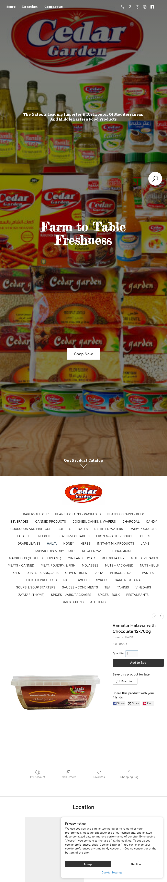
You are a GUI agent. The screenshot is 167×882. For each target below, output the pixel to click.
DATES (83, 529)
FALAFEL (23, 536)
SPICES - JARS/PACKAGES (71, 595)
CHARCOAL (131, 521)
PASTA (98, 573)
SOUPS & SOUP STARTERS (35, 587)
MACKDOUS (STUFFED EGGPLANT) (35, 558)
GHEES (145, 536)
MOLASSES (90, 565)
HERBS (85, 543)
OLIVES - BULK (76, 573)
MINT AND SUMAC (81, 558)
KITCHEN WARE (93, 551)
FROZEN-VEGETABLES (73, 536)
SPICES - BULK (109, 595)
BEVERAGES (19, 521)
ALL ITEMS (98, 602)
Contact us (53, 7)
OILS (16, 573)
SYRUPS (102, 580)
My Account (37, 777)
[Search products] (155, 178)
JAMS (145, 543)
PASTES (148, 573)
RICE (66, 580)
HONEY (68, 543)
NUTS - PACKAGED (119, 565)
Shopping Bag (129, 777)
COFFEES (64, 529)
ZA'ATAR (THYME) (31, 595)
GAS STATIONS (73, 602)
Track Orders (68, 777)
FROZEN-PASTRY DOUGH (115, 536)
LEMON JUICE (122, 551)
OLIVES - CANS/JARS (42, 573)
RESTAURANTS (137, 595)
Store (11, 7)
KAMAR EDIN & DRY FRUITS (55, 551)
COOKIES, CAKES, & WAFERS (94, 521)
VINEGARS (143, 587)
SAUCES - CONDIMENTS (80, 587)
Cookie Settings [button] (112, 872)
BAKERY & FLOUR (36, 514)
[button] (125, 681)
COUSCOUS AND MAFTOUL (30, 529)
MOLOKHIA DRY (112, 558)
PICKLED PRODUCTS (41, 580)
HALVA (52, 543)
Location (30, 7)
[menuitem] (155, 616)
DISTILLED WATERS (108, 529)
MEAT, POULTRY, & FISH (58, 565)
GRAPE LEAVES (29, 543)
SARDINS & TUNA (128, 580)
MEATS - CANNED (21, 565)
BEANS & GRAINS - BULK (125, 514)
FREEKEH (43, 536)
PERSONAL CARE (122, 573)
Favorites (99, 777)
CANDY (151, 521)
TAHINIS (123, 587)
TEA (107, 587)
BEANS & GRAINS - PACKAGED (78, 514)
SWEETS (83, 580)
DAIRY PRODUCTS (143, 529)
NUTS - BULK (149, 565)
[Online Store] (83, 493)
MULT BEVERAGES (144, 558)
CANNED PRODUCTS (50, 521)
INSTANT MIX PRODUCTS (115, 543)
